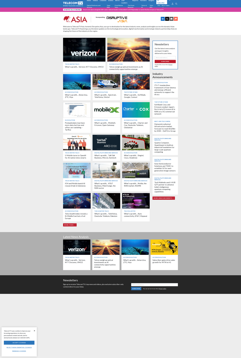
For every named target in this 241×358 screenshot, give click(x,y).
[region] (19, 341)
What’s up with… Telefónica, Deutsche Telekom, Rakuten (105, 215)
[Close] (34, 331)
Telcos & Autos (129, 211)
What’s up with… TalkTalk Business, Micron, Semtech (105, 156)
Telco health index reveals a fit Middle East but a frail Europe (76, 216)
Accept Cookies (19, 342)
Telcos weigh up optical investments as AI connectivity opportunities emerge (126, 68)
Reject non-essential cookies (19, 347)
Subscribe (165, 61)
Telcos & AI (144, 6)
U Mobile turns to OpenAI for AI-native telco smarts (75, 156)
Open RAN (108, 6)
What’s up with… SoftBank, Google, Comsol (135, 96)
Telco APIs (151, 6)
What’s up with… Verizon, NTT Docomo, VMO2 (84, 67)
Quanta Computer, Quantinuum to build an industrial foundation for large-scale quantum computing (164, 147)
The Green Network (131, 6)
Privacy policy (162, 288)
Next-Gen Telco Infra (162, 121)
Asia (158, 5)
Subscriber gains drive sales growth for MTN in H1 (164, 261)
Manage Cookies (19, 351)
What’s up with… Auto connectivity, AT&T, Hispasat (135, 215)
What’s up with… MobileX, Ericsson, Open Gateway (105, 124)
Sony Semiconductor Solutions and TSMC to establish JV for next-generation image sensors (165, 167)
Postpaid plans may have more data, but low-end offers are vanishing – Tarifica (75, 126)
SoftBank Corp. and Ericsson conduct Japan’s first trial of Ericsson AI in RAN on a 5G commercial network (164, 109)
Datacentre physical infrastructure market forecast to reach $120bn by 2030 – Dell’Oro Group (164, 127)
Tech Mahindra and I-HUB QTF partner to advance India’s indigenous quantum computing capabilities (164, 187)
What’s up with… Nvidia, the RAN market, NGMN (135, 184)
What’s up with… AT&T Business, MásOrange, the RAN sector (105, 185)
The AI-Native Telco (72, 64)
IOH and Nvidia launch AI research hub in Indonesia (75, 184)
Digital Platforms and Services (93, 6)
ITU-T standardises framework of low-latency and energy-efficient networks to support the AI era (165, 90)
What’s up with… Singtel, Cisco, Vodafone (134, 156)
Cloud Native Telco (119, 6)
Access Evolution (115, 64)
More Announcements (163, 198)
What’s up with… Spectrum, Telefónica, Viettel (105, 96)
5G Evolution (70, 120)
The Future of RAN (130, 92)
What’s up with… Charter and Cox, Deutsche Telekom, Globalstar (135, 125)
